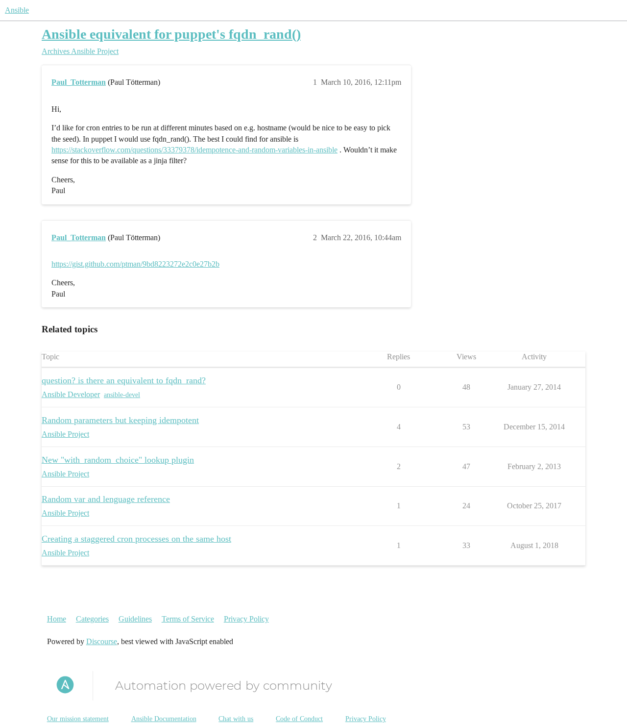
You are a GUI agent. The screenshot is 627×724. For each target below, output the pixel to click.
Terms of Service (188, 619)
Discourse (101, 641)
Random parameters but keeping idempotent (120, 420)
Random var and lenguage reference (106, 499)
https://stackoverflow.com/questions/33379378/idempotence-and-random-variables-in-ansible (194, 150)
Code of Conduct (299, 719)
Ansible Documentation (163, 719)
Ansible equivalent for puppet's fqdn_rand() (171, 34)
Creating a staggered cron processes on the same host (136, 539)
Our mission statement (78, 719)
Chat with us (235, 719)
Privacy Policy (246, 619)
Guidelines (135, 619)
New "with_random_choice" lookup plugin (118, 460)
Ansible (17, 10)
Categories (92, 619)
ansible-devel (122, 395)
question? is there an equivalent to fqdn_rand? (124, 380)
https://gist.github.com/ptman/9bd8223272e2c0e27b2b (135, 264)
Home (56, 619)
